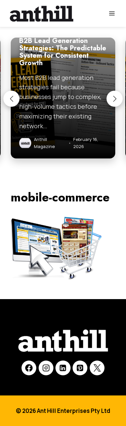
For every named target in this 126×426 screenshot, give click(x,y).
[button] (11, 99)
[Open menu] (112, 13)
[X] (97, 368)
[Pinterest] (80, 368)
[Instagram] (46, 368)
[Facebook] (29, 368)
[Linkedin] (62, 368)
